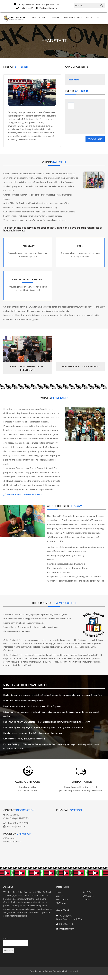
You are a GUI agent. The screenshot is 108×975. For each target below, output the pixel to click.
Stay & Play (87, 892)
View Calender (95, 138)
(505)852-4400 (26, 8)
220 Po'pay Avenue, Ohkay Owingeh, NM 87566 (38, 4)
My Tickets (61, 903)
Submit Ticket (62, 899)
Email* (6, 938)
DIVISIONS (54, 17)
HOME (33, 17)
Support (59, 896)
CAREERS (89, 17)
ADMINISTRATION (72, 17)
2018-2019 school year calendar (80, 366)
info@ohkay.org (66, 928)
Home (58, 892)
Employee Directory (48, 8)
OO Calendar (88, 896)
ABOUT (42, 17)
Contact (86, 899)
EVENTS (98, 17)
